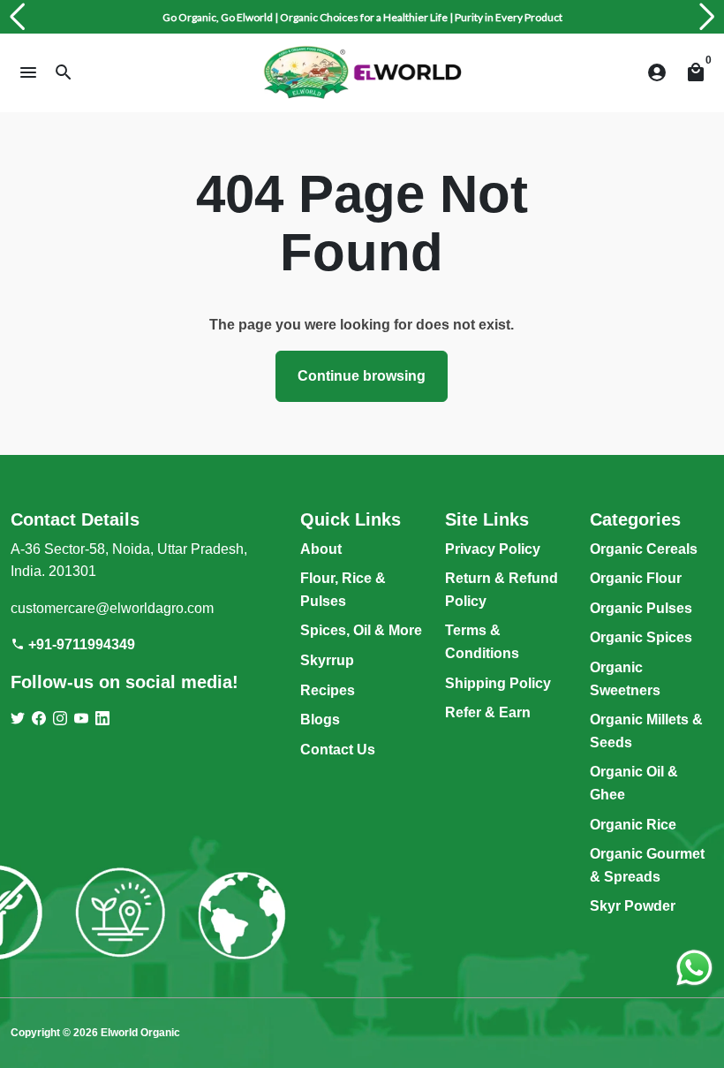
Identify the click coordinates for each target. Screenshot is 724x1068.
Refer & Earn (488, 712)
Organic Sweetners (625, 679)
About (321, 549)
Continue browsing (362, 375)
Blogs (320, 719)
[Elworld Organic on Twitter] (18, 718)
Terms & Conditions (482, 642)
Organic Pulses (641, 608)
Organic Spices (641, 637)
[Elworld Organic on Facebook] (39, 718)
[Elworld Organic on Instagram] (60, 718)
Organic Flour (636, 578)
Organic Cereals (644, 549)
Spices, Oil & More (361, 630)
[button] (17, 17)
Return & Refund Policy (501, 590)
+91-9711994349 (73, 644)
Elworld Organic (140, 1032)
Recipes (327, 690)
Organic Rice (633, 824)
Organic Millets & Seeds (646, 731)
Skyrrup (327, 660)
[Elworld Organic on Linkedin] (102, 718)
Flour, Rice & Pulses (343, 590)
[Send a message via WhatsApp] (694, 967)
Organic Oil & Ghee (634, 783)
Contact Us (337, 749)
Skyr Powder (632, 905)
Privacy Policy (492, 549)
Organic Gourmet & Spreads (647, 865)
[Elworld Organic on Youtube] (81, 718)
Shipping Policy (498, 683)
